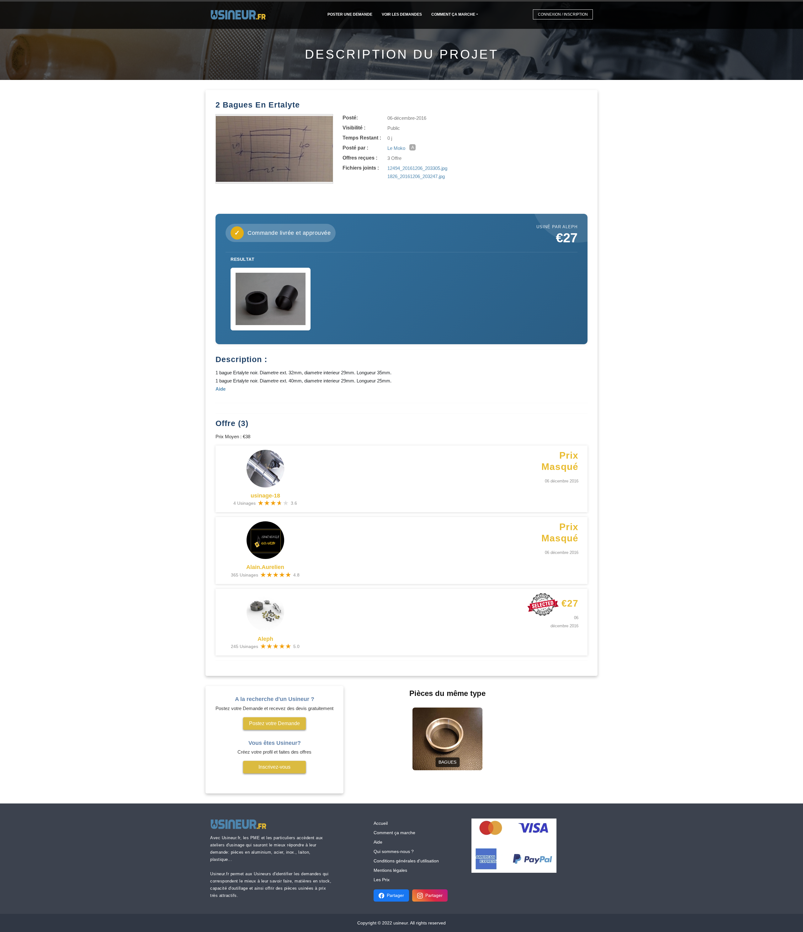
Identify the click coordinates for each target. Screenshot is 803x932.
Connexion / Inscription (563, 14)
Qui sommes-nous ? (394, 851)
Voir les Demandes (402, 14)
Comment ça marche (453, 14)
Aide (378, 842)
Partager (395, 895)
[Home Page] (240, 14)
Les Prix (382, 879)
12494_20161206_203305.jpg (417, 168)
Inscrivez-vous (274, 767)
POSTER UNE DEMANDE (349, 14)
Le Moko (396, 148)
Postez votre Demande (274, 723)
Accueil (381, 823)
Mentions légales (390, 870)
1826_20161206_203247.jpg (416, 176)
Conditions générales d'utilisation (406, 860)
